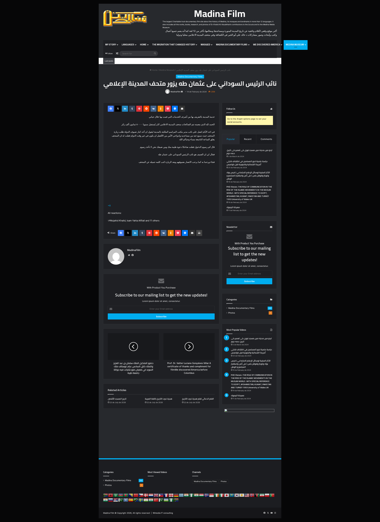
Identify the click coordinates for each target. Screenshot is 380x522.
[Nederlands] (151, 495)
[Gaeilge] (216, 495)
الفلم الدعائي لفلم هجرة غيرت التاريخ (198, 399)
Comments (266, 139)
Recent (247, 139)
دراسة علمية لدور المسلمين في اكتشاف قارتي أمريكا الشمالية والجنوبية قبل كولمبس (247, 162)
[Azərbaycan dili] (120, 495)
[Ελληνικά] (181, 495)
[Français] (166, 495)
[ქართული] (171, 495)
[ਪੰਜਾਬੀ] (105, 500)
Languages (128, 44)
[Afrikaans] (105, 495)
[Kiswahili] (135, 500)
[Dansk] (146, 495)
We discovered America (266, 44)
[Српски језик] (115, 500)
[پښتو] (257, 495)
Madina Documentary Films (231, 44)
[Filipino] (161, 495)
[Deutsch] (176, 495)
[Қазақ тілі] (231, 495)
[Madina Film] (125, 19)
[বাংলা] (125, 495)
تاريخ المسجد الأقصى (117, 399)
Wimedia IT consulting (163, 513)
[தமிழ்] (151, 500)
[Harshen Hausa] (191, 495)
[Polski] (267, 495)
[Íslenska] (206, 495)
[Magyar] (201, 495)
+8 (109, 205)
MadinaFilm (175, 92)
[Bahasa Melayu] (247, 495)
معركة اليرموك (233, 207)
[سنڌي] (120, 500)
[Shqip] (110, 495)
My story (110, 44)
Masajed (205, 44)
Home (143, 44)
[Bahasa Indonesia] (211, 495)
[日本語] (226, 495)
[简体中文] (135, 495)
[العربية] (115, 495)
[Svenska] (141, 500)
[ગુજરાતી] (186, 495)
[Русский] (110, 500)
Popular (231, 139)
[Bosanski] (130, 495)
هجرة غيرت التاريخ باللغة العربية (158, 399)
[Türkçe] (156, 500)
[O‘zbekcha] (166, 500)
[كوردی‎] (241, 495)
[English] (156, 495)
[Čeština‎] (141, 495)
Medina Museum (295, 44)
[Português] (272, 495)
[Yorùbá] (171, 500)
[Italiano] (221, 495)
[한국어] (236, 495)
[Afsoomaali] (125, 500)
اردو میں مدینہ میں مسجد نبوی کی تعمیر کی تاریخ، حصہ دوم (249, 151)
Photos (231, 313)
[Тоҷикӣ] (146, 500)
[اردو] (161, 500)
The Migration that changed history (173, 44)
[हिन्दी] (196, 495)
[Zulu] (176, 500)
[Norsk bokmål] (252, 495)
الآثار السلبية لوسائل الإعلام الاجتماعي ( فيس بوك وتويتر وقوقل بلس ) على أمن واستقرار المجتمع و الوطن (248, 176)
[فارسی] (262, 495)
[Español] (130, 500)
